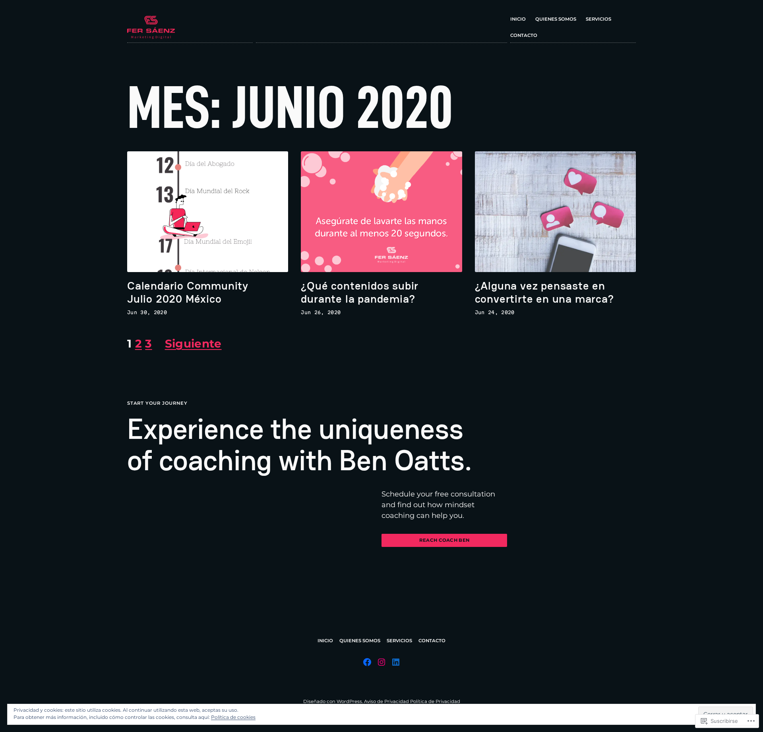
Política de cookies (233, 717)
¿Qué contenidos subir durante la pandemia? (359, 292)
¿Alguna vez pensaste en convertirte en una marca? (544, 292)
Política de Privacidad (435, 701)
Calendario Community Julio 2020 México (187, 292)
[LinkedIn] (396, 662)
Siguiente (193, 343)
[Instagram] (381, 662)
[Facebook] (367, 662)
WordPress (349, 701)
